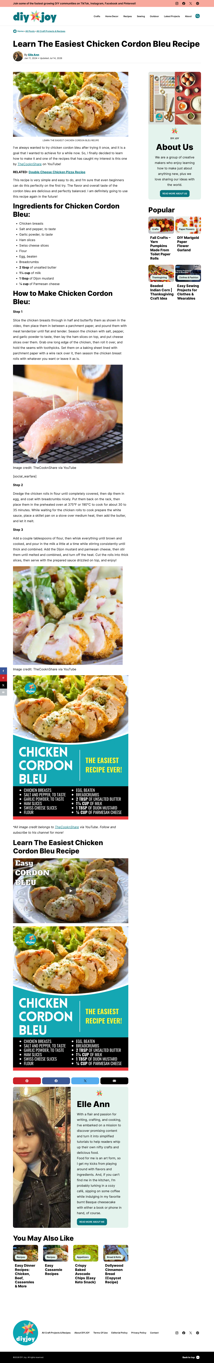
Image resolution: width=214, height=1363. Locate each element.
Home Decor (111, 16)
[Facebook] (183, 3)
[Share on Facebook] (3, 670)
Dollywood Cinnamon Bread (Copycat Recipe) (114, 1273)
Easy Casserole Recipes (53, 1269)
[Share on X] (3, 685)
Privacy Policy (138, 1332)
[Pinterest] (197, 3)
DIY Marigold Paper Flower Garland (188, 244)
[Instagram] (176, 3)
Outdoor (154, 16)
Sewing (141, 16)
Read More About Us (174, 193)
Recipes (127, 16)
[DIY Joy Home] (35, 16)
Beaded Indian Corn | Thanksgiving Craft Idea (162, 292)
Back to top (189, 1357)
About (188, 16)
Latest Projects (172, 16)
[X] (190, 3)
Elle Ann (33, 54)
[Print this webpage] (3, 692)
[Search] (197, 16)
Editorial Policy (119, 1332)
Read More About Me (91, 1221)
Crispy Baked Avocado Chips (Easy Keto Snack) (85, 1273)
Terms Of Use (100, 1332)
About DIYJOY (82, 1332)
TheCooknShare (30, 164)
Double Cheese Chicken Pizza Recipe (57, 172)
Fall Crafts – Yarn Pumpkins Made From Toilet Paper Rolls (160, 248)
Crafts (97, 16)
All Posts (30, 31)
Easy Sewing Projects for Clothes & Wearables (188, 292)
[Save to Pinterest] (3, 678)
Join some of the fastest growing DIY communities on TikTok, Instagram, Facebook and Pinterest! (74, 3)
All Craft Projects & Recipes (51, 31)
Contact (154, 1332)
